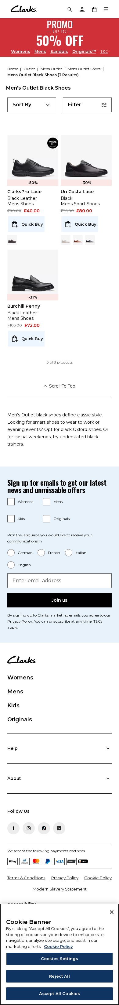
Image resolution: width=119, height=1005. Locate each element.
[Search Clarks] (69, 9)
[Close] (111, 912)
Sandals (59, 51)
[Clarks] (23, 9)
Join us (59, 600)
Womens (20, 51)
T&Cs (97, 621)
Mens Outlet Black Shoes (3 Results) (43, 75)
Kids (21, 518)
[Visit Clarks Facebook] (13, 828)
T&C (104, 51)
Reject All (59, 976)
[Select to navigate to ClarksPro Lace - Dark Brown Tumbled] (12, 240)
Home (13, 69)
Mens (40, 51)
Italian (80, 552)
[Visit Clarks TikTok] (44, 828)
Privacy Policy (19, 621)
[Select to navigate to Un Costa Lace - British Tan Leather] (78, 240)
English (24, 564)
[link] (52, 143)
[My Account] (81, 9)
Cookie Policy (98, 877)
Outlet (29, 69)
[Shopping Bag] (94, 9)
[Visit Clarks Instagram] (29, 828)
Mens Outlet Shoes (84, 69)
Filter (74, 105)
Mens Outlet (52, 69)
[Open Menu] (106, 9)
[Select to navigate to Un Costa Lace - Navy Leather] (90, 240)
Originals (61, 518)
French (54, 552)
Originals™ (84, 51)
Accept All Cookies (59, 993)
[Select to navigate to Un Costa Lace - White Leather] (65, 240)
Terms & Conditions (26, 877)
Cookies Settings (59, 958)
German (25, 552)
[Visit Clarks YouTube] (59, 828)
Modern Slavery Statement (60, 889)
